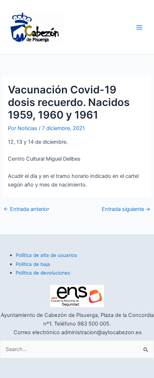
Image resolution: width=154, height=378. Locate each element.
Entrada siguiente (126, 209)
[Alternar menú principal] (139, 27)
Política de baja (33, 264)
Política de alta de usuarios (46, 255)
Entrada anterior (26, 209)
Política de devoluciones (43, 273)
